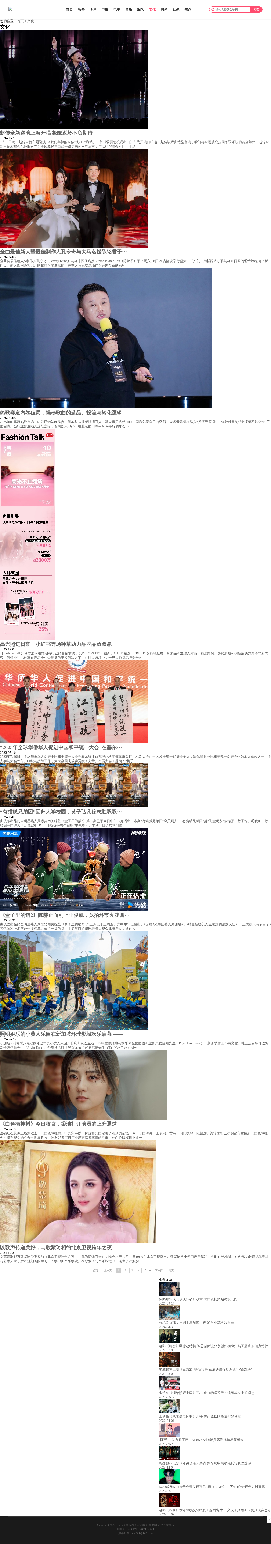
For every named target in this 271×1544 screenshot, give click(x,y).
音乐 (128, 9)
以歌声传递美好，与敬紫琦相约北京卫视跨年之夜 (56, 1247)
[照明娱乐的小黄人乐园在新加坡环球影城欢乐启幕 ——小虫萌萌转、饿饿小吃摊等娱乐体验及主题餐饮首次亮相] (74, 1028)
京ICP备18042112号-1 (141, 1529)
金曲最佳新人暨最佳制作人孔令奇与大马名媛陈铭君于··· (63, 251)
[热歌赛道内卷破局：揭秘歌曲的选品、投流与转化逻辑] (106, 407)
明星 (93, 9)
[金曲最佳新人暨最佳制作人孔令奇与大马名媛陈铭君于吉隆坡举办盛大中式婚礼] (74, 246)
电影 (105, 9)
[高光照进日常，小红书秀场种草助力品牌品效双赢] (27, 639)
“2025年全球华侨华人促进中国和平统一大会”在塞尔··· (61, 747)
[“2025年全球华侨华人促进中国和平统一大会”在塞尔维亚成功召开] (74, 742)
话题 (176, 9)
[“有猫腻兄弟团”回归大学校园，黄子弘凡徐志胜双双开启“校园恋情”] (74, 806)
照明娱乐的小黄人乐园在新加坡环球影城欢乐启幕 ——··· (64, 1034)
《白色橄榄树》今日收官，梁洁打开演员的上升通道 (58, 1124)
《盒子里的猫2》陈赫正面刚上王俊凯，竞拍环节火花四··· (65, 915)
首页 (69, 9)
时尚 (164, 9)
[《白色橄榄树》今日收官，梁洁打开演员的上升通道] (83, 1118)
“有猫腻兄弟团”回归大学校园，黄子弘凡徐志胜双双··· (61, 812)
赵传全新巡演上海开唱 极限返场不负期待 (46, 133)
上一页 (108, 1270)
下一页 (159, 1270)
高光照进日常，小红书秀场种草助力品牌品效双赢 (56, 644)
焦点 (188, 9)
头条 (81, 9)
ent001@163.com (142, 1533)
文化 (152, 9)
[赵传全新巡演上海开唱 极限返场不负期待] (74, 127)
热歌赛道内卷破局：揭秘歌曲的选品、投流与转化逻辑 (61, 412)
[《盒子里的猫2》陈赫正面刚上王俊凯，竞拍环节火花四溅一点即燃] (74, 909)
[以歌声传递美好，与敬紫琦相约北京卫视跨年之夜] (78, 1242)
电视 (116, 9)
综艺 (140, 9)
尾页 (171, 1270)
